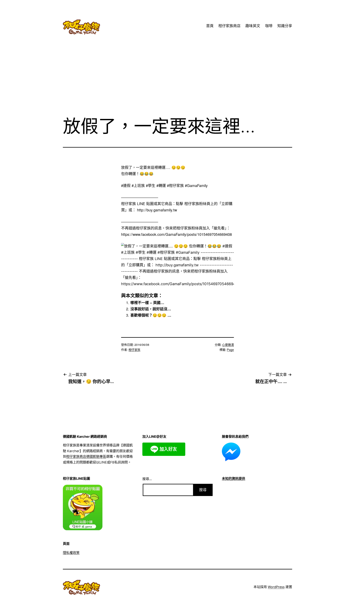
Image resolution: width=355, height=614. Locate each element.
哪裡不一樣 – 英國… (147, 302)
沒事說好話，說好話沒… (150, 308)
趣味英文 (252, 26)
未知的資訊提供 (233, 478)
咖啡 (269, 26)
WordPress (276, 587)
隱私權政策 (71, 553)
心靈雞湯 (228, 345)
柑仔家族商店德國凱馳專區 (86, 456)
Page (230, 350)
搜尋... (147, 479)
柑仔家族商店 (229, 26)
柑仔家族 (134, 350)
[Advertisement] (177, 83)
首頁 (210, 26)
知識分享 (284, 26)
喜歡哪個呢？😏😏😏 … (150, 315)
